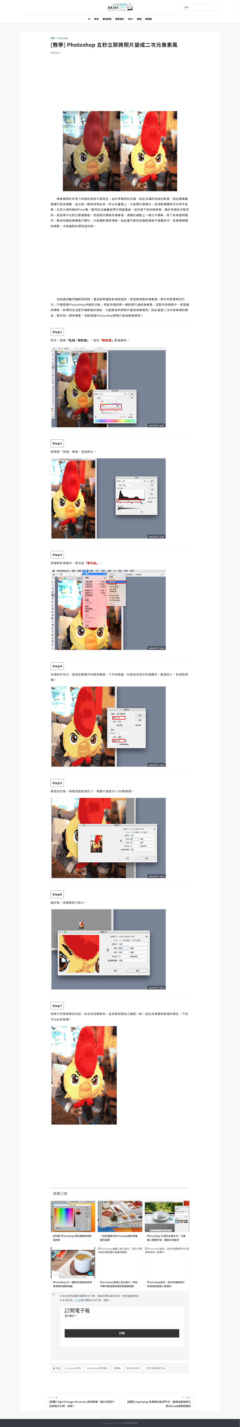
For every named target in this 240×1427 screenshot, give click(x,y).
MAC (130, 18)
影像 (96, 18)
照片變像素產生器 (156, 1368)
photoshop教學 (73, 1368)
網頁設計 (119, 18)
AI (89, 18)
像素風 (117, 1368)
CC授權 (76, 1300)
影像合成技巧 (133, 1368)
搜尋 (186, 7)
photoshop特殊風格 (97, 1368)
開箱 (139, 18)
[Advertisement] (120, 80)
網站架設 (107, 18)
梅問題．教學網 (120, 7)
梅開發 (148, 18)
